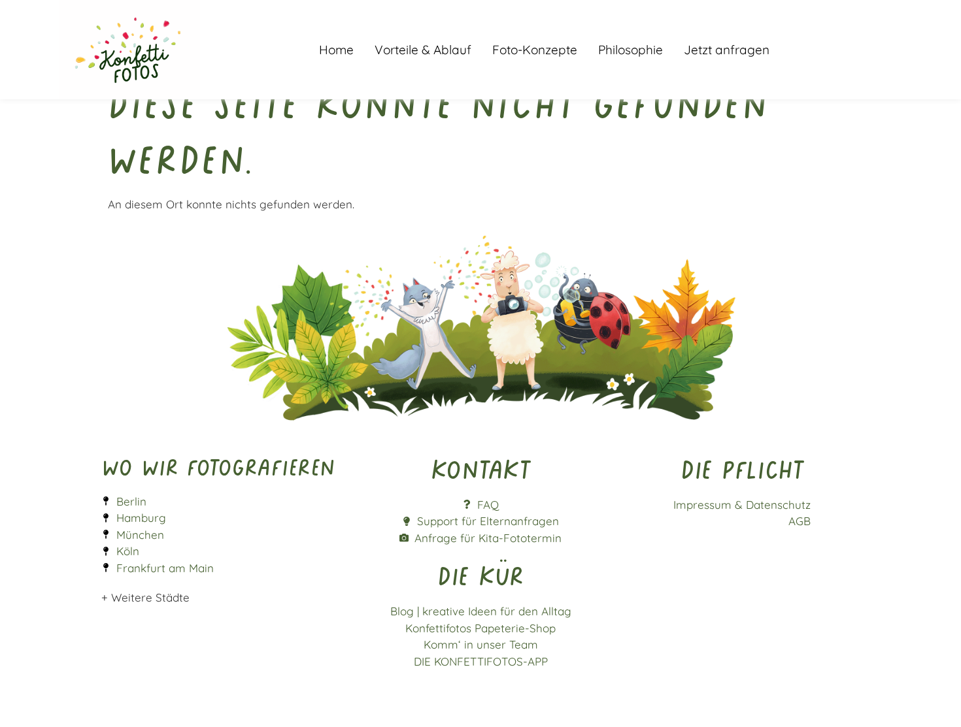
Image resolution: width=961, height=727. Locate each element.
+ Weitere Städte (145, 597)
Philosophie (630, 49)
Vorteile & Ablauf (423, 49)
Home (336, 49)
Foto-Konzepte (534, 49)
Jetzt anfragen (726, 49)
